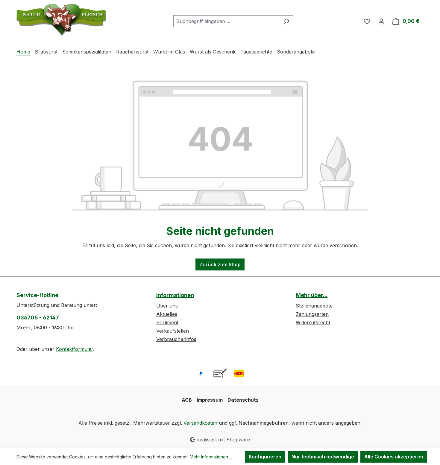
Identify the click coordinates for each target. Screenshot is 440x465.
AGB (187, 400)
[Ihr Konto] (381, 21)
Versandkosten (200, 423)
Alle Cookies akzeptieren (393, 457)
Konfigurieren (265, 457)
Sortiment (167, 322)
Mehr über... (311, 295)
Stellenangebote (314, 306)
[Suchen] (286, 21)
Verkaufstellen (172, 331)
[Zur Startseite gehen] (61, 20)
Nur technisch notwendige (323, 457)
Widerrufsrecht (313, 322)
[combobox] (226, 21)
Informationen (175, 295)
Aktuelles (166, 314)
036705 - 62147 (37, 317)
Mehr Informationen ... (211, 456)
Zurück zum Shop (220, 264)
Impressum (210, 400)
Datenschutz (243, 400)
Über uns (167, 306)
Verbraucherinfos (176, 339)
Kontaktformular (74, 349)
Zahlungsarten (312, 314)
